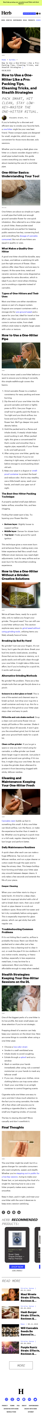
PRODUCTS (31, 20)
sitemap (31, 1412)
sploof (23, 1057)
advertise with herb (29, 13)
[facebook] (3, 1212)
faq (18, 1405)
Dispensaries (17, 20)
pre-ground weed (24, 312)
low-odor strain (20, 1047)
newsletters (11, 1412)
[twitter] (8, 1212)
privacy (5, 1405)
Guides (12, 60)
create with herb (30, 1408)
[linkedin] (19, 1212)
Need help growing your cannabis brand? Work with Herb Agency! (21, 2)
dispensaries (33, 1405)
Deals (25, 20)
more (21, 1365)
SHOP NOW (17, 1266)
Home (4, 60)
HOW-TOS (9, 20)
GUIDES (38, 20)
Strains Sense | (28, 1288)
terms (12, 1405)
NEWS (3, 20)
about (24, 1405)
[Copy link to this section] (38, 172)
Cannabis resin (8, 821)
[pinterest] (14, 1212)
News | (24, 1324)
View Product (17, 1270)
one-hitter (7, 129)
